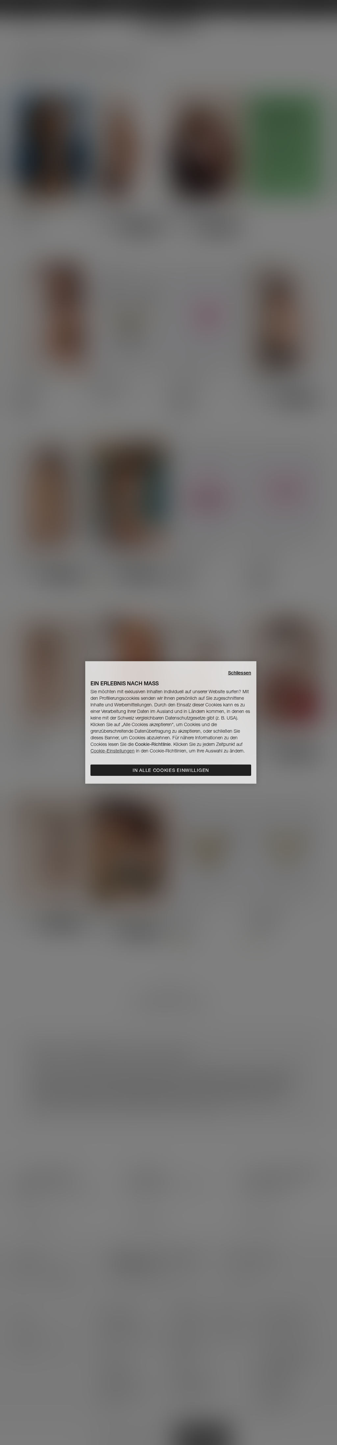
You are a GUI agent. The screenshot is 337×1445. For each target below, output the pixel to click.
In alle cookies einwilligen (171, 770)
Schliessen (239, 672)
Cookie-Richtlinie (153, 744)
